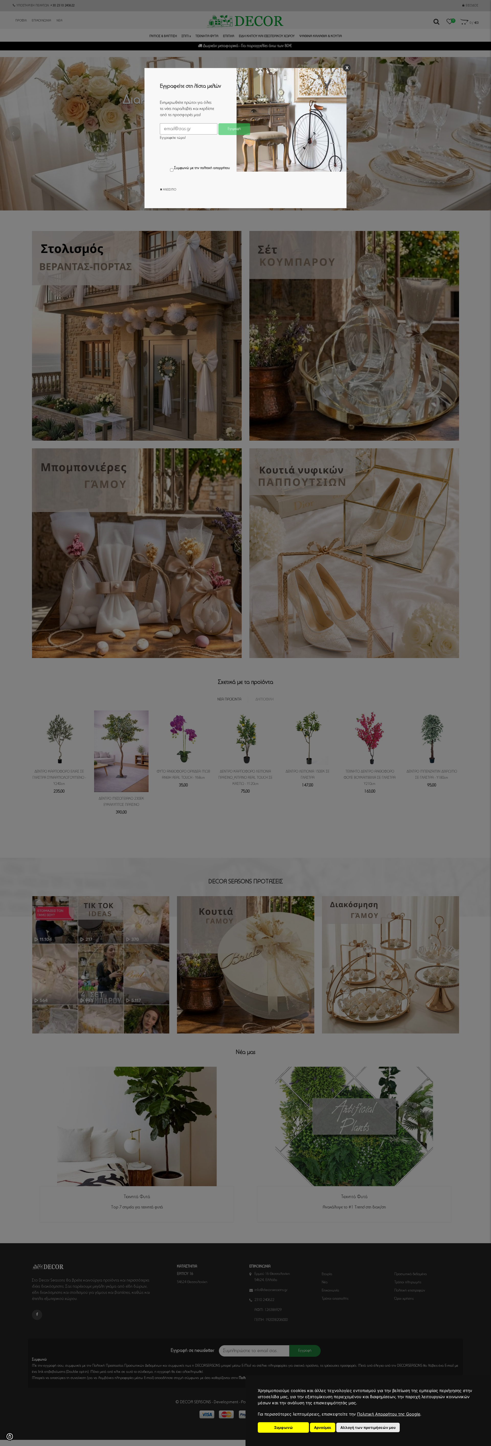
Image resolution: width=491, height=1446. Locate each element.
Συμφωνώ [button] (283, 1427)
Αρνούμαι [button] (322, 1427)
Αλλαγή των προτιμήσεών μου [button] (368, 1427)
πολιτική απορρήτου (215, 168)
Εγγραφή (234, 129)
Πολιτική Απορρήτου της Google (388, 1414)
